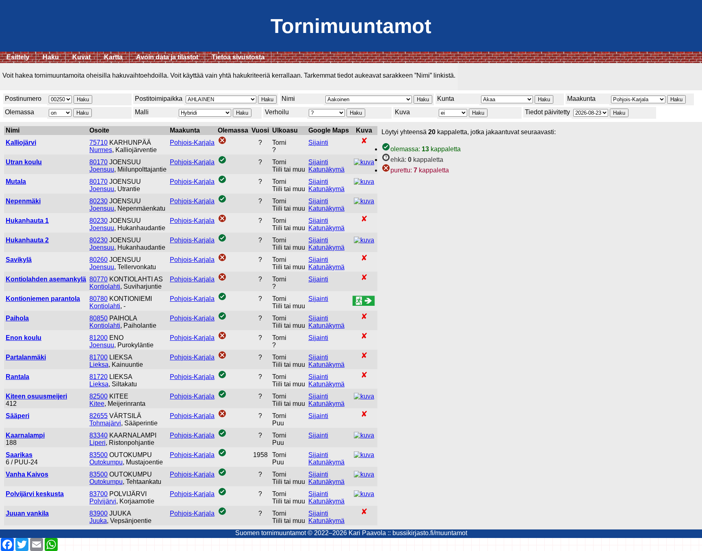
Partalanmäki (26, 357)
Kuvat (81, 57)
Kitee (96, 403)
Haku (51, 57)
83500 (98, 454)
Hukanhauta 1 (27, 220)
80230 (98, 201)
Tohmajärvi (105, 423)
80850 (98, 318)
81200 (98, 337)
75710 (98, 142)
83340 (98, 435)
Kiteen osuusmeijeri (36, 396)
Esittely (17, 57)
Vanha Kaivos (27, 474)
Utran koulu (24, 162)
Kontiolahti (104, 286)
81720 (98, 376)
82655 (98, 415)
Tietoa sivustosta (238, 57)
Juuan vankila (27, 513)
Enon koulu (23, 337)
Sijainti (318, 142)
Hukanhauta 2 (27, 240)
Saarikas (19, 454)
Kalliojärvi (21, 142)
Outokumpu (106, 462)
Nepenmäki (23, 201)
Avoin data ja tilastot (167, 57)
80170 (98, 162)
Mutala (16, 181)
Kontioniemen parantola (43, 298)
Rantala (17, 376)
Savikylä (19, 259)
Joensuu (101, 169)
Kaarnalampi (25, 435)
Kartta (113, 57)
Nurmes (100, 149)
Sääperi (17, 415)
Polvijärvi (102, 501)
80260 (98, 259)
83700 (98, 493)
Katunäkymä (326, 169)
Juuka (98, 520)
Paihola (17, 318)
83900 (98, 513)
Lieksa (98, 364)
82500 (98, 396)
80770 (98, 279)
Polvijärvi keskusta (35, 493)
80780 (98, 298)
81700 (98, 357)
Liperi (97, 442)
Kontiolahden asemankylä (46, 279)
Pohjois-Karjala (192, 142)
